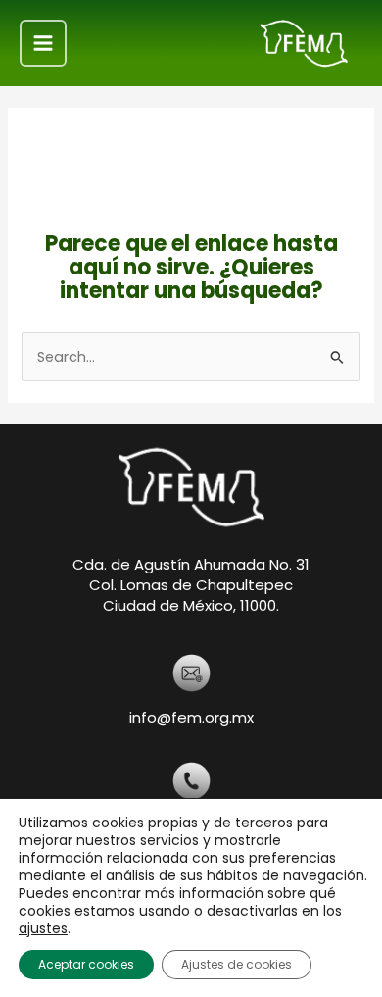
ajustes (43, 928)
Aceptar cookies (86, 964)
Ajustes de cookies (236, 964)
